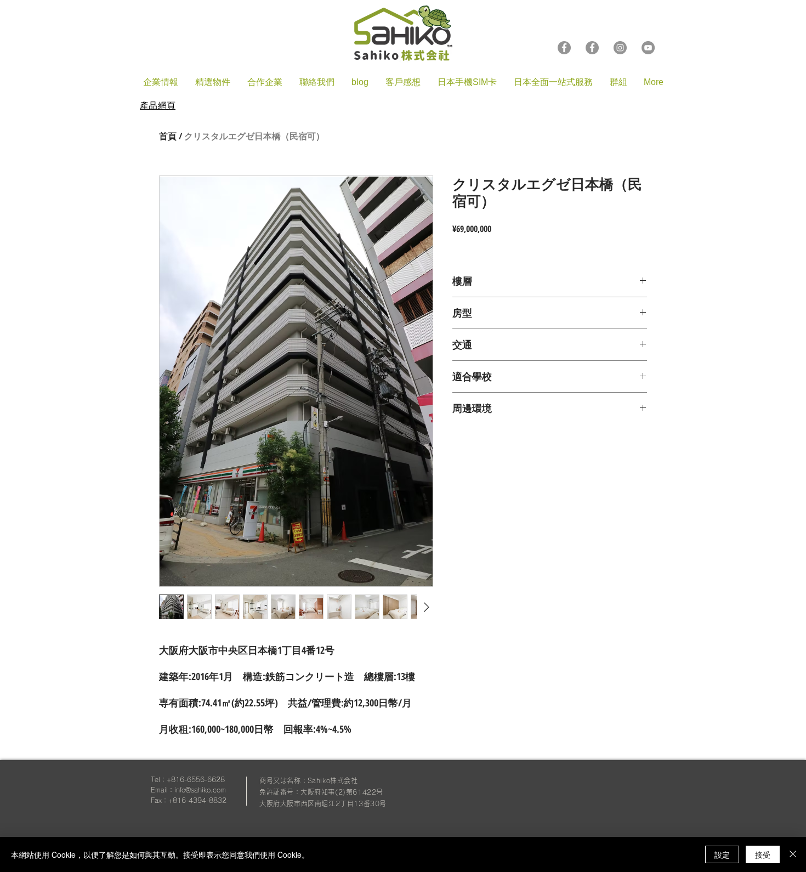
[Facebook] (564, 47)
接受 (762, 854)
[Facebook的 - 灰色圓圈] (592, 47)
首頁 (168, 136)
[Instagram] (620, 47)
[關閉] (792, 854)
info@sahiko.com (200, 789)
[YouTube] (648, 47)
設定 (722, 854)
